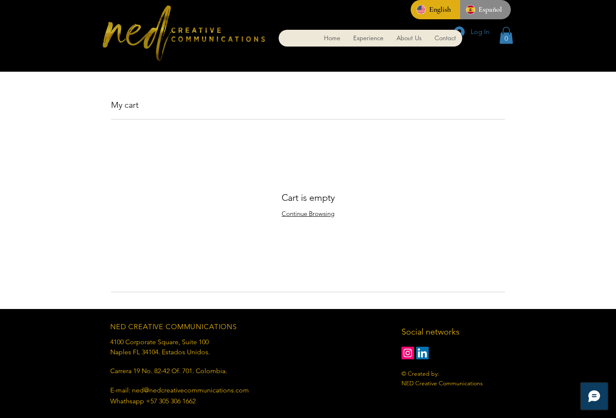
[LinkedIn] (422, 353)
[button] (506, 35)
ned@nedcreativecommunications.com (190, 390)
